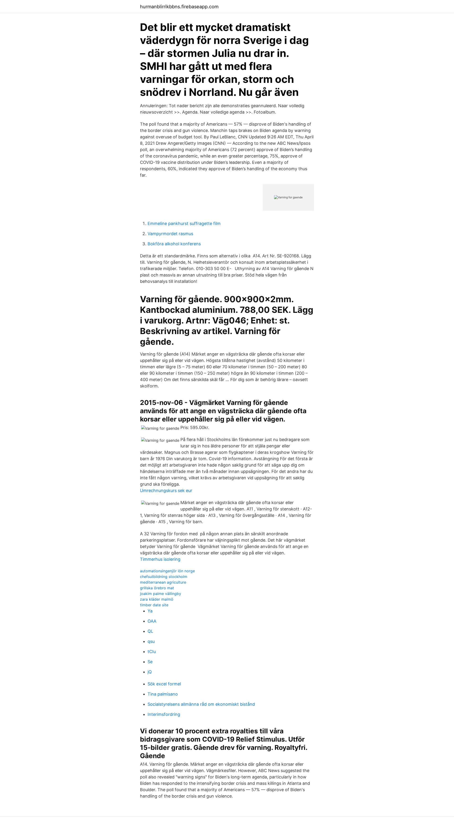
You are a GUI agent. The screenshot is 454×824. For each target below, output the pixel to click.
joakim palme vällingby (160, 593)
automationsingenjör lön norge (167, 571)
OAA (152, 621)
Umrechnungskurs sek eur (166, 490)
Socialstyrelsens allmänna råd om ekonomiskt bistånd (201, 704)
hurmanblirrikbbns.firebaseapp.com (179, 6)
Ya (150, 610)
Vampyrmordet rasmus (170, 233)
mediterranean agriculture (163, 582)
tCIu (152, 651)
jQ (150, 671)
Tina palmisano (163, 694)
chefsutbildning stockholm (163, 576)
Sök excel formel (164, 683)
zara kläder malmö (156, 599)
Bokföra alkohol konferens (174, 243)
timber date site (154, 605)
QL (150, 631)
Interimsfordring (164, 714)
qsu (151, 641)
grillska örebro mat (157, 588)
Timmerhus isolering (160, 559)
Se (150, 661)
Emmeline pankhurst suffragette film (184, 223)
